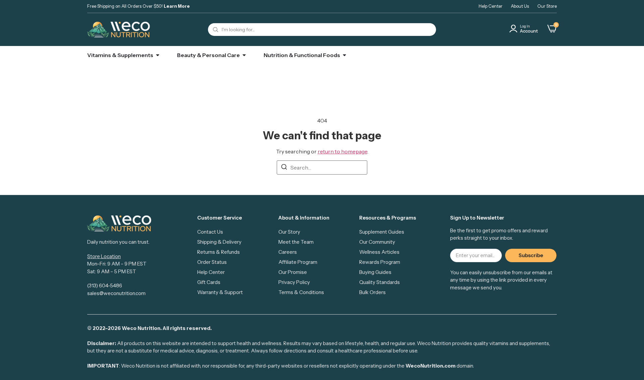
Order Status (212, 262)
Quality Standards (379, 282)
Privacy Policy (294, 282)
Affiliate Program (297, 262)
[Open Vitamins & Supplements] (157, 55)
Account (529, 31)
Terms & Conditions (301, 292)
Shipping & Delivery (219, 242)
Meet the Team (296, 242)
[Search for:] (322, 167)
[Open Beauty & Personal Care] (244, 55)
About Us (520, 6)
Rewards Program (379, 262)
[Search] (284, 168)
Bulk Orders (372, 292)
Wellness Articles (379, 252)
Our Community (377, 242)
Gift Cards (208, 282)
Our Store (547, 6)
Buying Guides (375, 272)
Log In (525, 26)
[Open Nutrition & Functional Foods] (344, 55)
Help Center (490, 6)
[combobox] (322, 29)
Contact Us (210, 232)
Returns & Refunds (218, 252)
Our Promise (292, 272)
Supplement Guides (381, 232)
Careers (287, 252)
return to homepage (342, 151)
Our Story (289, 232)
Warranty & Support (220, 292)
